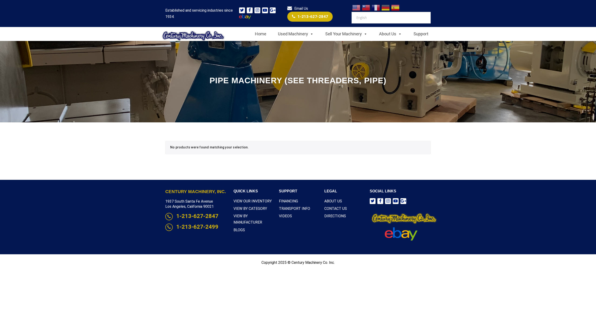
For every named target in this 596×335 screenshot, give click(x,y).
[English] (356, 7)
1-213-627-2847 (313, 16)
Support (420, 33)
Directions (335, 216)
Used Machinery (293, 33)
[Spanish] (395, 7)
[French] (376, 7)
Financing (288, 201)
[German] (385, 7)
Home (260, 33)
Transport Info (294, 208)
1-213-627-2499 (197, 227)
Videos (285, 216)
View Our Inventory (253, 201)
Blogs (239, 230)
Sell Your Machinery (343, 33)
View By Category (250, 208)
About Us (387, 33)
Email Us (301, 8)
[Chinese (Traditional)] (366, 7)
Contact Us (335, 208)
